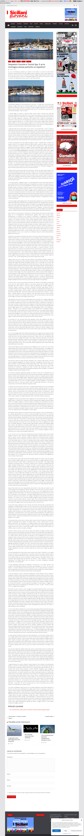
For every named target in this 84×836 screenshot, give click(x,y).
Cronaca (13, 23)
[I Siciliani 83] (80, 1)
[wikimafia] (70, 1)
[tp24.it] (68, 1)
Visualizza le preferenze (76, 830)
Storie (41, 23)
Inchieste (26, 23)
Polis (31, 23)
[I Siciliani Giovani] (8, 25)
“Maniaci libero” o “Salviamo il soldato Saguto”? (17, 717)
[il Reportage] (36, 1)
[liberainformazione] (42, 1)
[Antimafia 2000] (2, 1)
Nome (9, 774)
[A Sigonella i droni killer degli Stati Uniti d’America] (14, 725)
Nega (65, 830)
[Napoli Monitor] (47, 1)
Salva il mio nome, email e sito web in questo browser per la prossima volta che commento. (29, 792)
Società (36, 23)
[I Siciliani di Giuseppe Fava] (74, 1)
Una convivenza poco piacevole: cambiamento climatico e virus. (47, 737)
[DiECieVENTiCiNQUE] (25, 1)
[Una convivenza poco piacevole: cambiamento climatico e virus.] (47, 725)
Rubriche (37, 26)
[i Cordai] (31, 1)
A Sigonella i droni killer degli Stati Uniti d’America (14, 739)
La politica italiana (49, 716)
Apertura (67, 23)
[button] (81, 820)
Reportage (31, 26)
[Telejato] (65, 1)
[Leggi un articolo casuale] (75, 25)
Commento (10, 757)
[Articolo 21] (12, 1)
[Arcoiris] (8, 1)
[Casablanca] (15, 1)
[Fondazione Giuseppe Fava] (72, 1)
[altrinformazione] (5, 2)
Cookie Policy (65, 833)
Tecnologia (29, 61)
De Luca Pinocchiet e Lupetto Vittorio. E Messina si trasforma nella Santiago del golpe (30, 709)
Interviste (20, 26)
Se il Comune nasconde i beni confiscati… (29, 736)
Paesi (25, 26)
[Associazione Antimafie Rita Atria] (54, 1)
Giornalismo (48, 23)
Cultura (61, 23)
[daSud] (19, 1)
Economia (13, 26)
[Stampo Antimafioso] (61, 1)
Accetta (56, 830)
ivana (15, 69)
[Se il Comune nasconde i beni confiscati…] (30, 725)
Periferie (55, 23)
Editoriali (19, 23)
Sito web (9, 786)
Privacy (69, 833)
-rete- (10, 61)
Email (8, 780)
